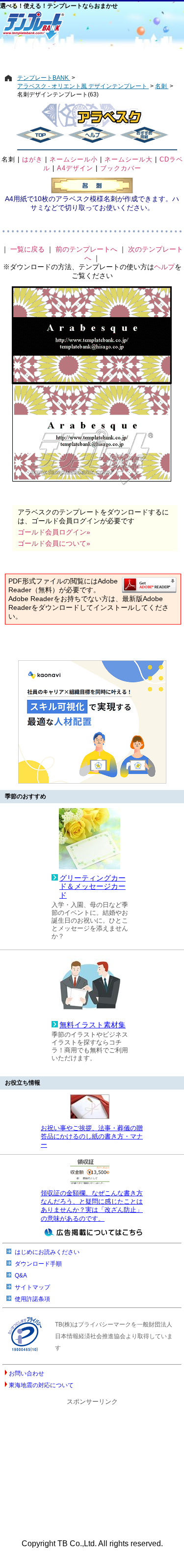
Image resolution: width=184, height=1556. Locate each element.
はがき (32, 159)
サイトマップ (32, 1287)
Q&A (21, 1275)
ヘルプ (164, 267)
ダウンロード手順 (38, 1263)
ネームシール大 (129, 159)
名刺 (8, 159)
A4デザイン (75, 168)
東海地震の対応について (41, 1385)
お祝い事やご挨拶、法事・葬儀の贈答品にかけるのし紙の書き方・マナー (92, 1136)
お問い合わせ (26, 1373)
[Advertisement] (92, 57)
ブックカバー (120, 168)
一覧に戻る (27, 249)
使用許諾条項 (32, 1299)
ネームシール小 (74, 159)
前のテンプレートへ (86, 249)
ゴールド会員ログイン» (54, 532)
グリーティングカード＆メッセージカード (92, 886)
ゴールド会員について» (54, 543)
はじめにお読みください (47, 1252)
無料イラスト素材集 (92, 1025)
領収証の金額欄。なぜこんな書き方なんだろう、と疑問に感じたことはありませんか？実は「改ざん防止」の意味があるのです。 (92, 1205)
